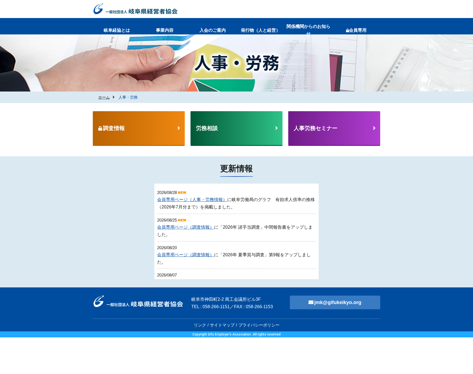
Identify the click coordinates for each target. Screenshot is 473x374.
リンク (200, 325)
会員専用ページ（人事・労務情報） (192, 199)
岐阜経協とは (117, 30)
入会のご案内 (213, 30)
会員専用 (358, 30)
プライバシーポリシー (258, 325)
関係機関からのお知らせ (308, 30)
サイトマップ (222, 325)
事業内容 (165, 30)
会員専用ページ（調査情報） (185, 227)
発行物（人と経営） (260, 30)
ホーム (104, 97)
